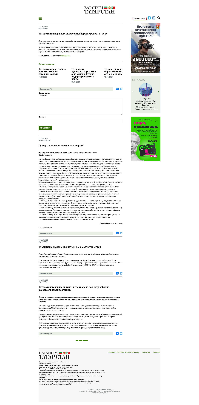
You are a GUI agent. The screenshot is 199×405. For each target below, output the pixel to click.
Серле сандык (44, 140)
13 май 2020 (43, 27)
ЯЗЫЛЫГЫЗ (65, 56)
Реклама (156, 352)
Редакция (146, 352)
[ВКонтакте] (117, 89)
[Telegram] (121, 89)
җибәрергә (45, 128)
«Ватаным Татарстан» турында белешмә (123, 352)
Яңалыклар (43, 28)
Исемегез (42, 117)
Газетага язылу (139, 19)
